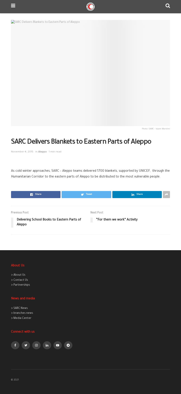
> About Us (18, 275)
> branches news (22, 313)
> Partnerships (20, 285)
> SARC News (19, 308)
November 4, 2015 (22, 152)
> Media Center (21, 318)
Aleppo (42, 152)
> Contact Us (19, 280)
